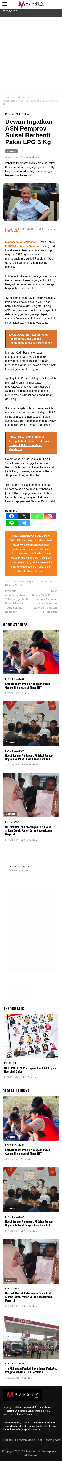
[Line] (12, 523)
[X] (24, 516)
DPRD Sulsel (18, 581)
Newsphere (49, 1451)
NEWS (27, 114)
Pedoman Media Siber (28, 1440)
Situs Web (15, 958)
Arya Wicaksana (31, 157)
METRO (19, 114)
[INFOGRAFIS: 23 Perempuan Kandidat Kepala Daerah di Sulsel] (31, 1036)
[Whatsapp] (37, 516)
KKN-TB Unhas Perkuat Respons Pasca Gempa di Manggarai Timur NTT (27, 686)
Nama (13, 931)
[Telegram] (24, 523)
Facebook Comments (19, 870)
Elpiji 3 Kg (31, 581)
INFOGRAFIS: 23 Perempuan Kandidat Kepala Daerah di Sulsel (30, 1070)
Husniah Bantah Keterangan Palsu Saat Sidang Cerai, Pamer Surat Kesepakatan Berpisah (28, 830)
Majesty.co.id (10, 1407)
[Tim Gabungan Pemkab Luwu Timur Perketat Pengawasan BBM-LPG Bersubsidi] (31, 1336)
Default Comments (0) (20, 866)
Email (13, 944)
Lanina (27, 693)
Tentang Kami (52, 1440)
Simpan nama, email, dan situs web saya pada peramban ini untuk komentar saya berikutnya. (31, 980)
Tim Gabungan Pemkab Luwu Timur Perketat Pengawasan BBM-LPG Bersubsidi (31, 1370)
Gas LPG (43, 581)
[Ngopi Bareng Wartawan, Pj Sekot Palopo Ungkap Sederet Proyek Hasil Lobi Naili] (31, 723)
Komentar (15, 887)
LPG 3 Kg (17, 584)
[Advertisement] (31, 60)
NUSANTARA (18, 679)
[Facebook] (12, 516)
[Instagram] (50, 516)
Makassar (10, 114)
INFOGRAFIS (10, 1063)
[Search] (57, 97)
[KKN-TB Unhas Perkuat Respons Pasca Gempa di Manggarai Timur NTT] (31, 652)
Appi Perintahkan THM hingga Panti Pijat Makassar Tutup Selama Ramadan (16, 601)
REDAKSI (7, 1440)
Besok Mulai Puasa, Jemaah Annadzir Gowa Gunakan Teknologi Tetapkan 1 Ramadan (44, 601)
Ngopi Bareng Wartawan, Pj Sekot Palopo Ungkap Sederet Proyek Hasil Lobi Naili (29, 757)
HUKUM (8, 822)
